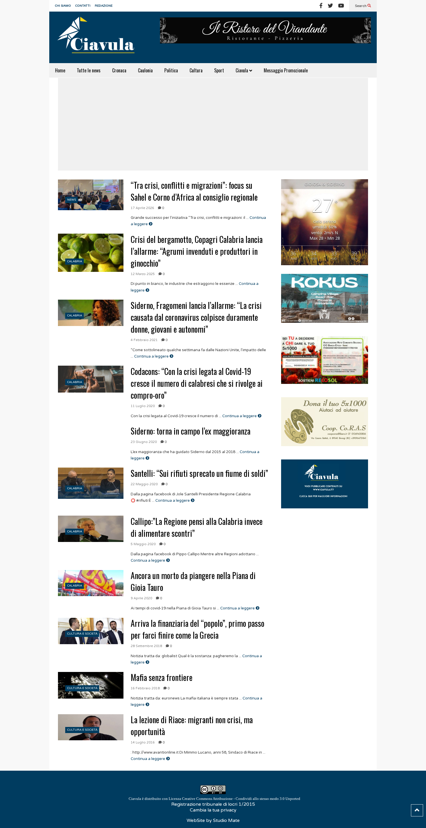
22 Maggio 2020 (144, 484)
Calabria (74, 261)
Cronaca (119, 70)
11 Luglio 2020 (143, 406)
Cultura (196, 70)
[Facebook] (321, 6)
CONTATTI (82, 6)
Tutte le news (89, 70)
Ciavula (242, 70)
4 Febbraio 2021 (144, 340)
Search (361, 6)
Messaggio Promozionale (286, 70)
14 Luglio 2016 (143, 742)
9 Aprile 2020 (141, 598)
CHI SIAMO (63, 6)
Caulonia (145, 70)
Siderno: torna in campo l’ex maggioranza (190, 431)
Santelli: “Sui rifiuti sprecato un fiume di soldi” (199, 473)
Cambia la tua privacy (213, 810)
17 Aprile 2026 (142, 208)
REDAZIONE (103, 6)
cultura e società (82, 633)
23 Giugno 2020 (144, 442)
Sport (219, 70)
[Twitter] (330, 6)
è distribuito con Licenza (214, 798)
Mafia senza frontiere (161, 677)
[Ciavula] (98, 37)
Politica (171, 70)
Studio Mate (226, 820)
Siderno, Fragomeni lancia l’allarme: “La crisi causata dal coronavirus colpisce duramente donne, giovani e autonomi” (196, 317)
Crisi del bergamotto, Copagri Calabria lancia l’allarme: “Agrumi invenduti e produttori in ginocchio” (197, 251)
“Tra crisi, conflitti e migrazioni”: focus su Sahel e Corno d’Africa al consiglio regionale (194, 191)
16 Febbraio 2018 (145, 688)
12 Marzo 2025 (143, 274)
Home (60, 70)
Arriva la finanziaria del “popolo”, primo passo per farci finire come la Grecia (197, 629)
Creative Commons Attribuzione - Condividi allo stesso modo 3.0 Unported (241, 798)
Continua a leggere (152, 356)
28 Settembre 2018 (146, 646)
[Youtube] (341, 6)
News (71, 199)
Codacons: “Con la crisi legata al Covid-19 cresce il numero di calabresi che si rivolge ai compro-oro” (197, 383)
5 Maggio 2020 (143, 544)
